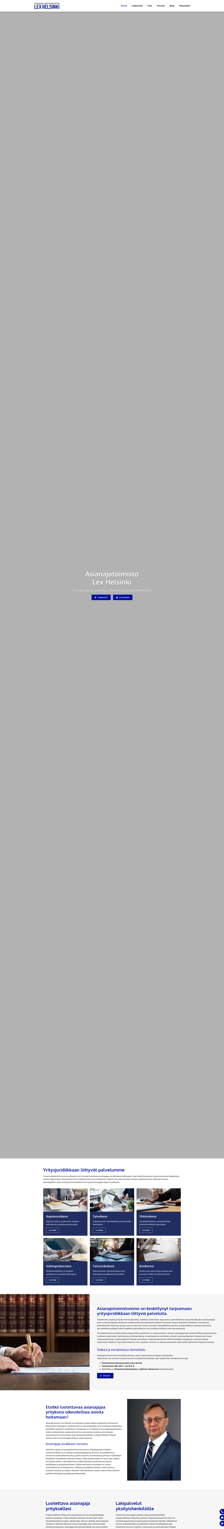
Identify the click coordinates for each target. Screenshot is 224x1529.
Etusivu (124, 6)
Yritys (149, 6)
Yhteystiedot (184, 6)
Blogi (172, 6)
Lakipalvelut (137, 6)
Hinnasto (161, 6)
